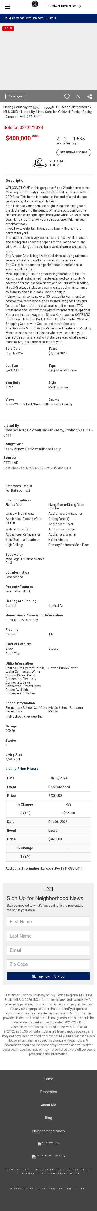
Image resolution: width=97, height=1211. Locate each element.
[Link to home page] (35, 6)
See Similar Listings (74, 152)
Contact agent (15, 96)
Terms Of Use (17, 1170)
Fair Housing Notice (61, 1173)
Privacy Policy (48, 1170)
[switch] (67, 96)
